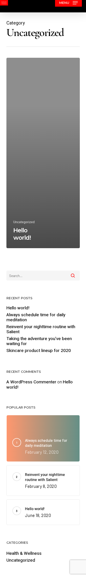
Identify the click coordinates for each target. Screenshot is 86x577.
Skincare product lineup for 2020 (38, 350)
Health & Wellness (24, 553)
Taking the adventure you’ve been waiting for (39, 341)
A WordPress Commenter (31, 382)
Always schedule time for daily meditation (35, 317)
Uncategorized (24, 222)
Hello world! (18, 307)
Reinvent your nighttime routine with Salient (40, 329)
